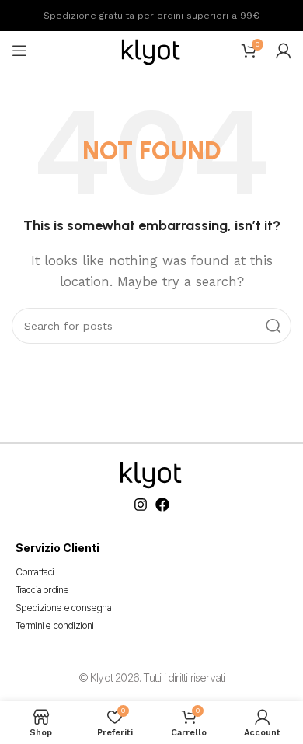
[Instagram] (141, 505)
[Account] (283, 50)
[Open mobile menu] (19, 50)
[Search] (273, 326)
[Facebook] (162, 505)
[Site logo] (151, 50)
